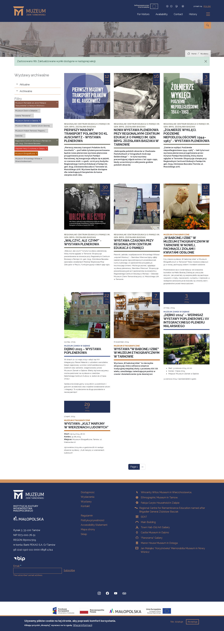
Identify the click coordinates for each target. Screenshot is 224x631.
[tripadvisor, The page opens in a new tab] (124, 594)
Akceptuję (192, 622)
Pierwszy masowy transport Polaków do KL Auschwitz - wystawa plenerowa (86, 135)
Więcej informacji (82, 625)
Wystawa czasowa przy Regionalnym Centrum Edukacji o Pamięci (133, 244)
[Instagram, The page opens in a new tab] (99, 593)
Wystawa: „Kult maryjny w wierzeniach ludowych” (86, 425)
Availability (162, 14)
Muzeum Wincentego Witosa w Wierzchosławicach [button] (28, 159)
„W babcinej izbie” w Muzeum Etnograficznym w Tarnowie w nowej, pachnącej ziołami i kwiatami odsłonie (186, 245)
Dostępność (88, 492)
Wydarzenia (87, 496)
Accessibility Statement (94, 524)
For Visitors (143, 14)
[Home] (30, 11)
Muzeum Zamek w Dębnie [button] (26, 121)
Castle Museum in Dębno (155, 532)
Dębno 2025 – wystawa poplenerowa (82, 351)
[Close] (205, 61)
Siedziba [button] (18, 136)
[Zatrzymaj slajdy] (183, 6)
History (193, 14)
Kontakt (85, 506)
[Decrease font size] (171, 6)
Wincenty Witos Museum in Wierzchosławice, (166, 492)
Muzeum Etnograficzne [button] (25, 153)
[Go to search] (207, 25)
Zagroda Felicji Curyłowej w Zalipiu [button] (30, 148)
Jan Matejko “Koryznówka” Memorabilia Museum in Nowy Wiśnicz (173, 550)
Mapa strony (88, 529)
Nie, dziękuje (177, 622)
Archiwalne (26, 91)
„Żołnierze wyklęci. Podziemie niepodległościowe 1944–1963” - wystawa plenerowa (186, 135)
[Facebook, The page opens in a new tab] (107, 593)
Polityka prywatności (92, 520)
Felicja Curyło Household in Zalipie (160, 502)
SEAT (144, 516)
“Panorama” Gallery (151, 537)
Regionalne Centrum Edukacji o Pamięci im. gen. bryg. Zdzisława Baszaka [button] (33, 142)
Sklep (84, 534)
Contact (178, 14)
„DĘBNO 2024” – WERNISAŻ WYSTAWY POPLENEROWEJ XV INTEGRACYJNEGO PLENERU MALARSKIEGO (186, 320)
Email (16, 566)
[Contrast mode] (176, 6)
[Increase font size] (167, 6)
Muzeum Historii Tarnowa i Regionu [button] (30, 131)
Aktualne (25, 84)
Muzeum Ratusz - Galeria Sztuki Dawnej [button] (32, 126)
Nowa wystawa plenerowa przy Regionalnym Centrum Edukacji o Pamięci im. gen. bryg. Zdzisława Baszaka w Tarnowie (137, 137)
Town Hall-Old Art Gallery (155, 527)
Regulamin (87, 515)
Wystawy (204, 54)
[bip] (19, 558)
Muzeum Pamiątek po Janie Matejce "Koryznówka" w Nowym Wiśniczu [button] (30, 104)
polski (207, 6)
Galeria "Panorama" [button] (23, 116)
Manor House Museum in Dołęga (159, 543)
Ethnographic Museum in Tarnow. (159, 497)
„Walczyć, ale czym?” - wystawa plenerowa (82, 242)
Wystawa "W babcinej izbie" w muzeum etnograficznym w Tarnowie (136, 352)
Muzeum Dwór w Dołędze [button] (26, 111)
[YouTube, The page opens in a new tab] (115, 593)
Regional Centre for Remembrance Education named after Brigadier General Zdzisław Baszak (172, 510)
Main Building (148, 522)
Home (193, 54)
